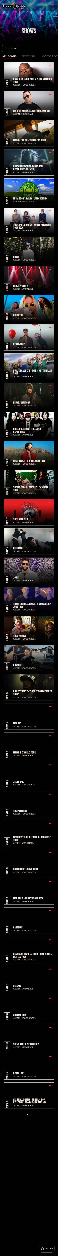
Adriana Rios (19, 1014)
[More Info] (50, 65)
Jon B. (16, 577)
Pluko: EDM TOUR (21, 402)
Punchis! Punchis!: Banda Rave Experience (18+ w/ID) (28, 168)
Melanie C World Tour (24, 752)
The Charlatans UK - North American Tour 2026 (32, 226)
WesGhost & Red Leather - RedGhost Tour (32, 838)
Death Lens (18, 1073)
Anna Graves (19, 1189)
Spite (16, 1218)
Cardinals (18, 927)
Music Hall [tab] (29, 56)
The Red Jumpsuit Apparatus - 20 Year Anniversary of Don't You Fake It (32, 1247)
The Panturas (20, 810)
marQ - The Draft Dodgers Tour (29, 140)
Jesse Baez (18, 781)
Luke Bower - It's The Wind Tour (29, 460)
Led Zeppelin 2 (20, 285)
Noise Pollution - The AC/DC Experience (27, 430)
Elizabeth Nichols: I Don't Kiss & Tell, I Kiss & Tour (32, 955)
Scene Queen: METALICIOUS (26, 1044)
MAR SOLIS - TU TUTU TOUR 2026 (28, 898)
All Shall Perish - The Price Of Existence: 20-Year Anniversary (29, 1101)
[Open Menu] (51, 5)
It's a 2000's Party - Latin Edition (30, 198)
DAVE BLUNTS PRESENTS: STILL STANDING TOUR (32, 80)
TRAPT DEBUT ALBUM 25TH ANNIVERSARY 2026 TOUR (32, 605)
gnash (16, 256)
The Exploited (20, 519)
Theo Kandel (19, 635)
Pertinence (19, 344)
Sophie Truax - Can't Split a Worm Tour (30, 488)
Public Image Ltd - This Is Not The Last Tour (32, 372)
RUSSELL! (17, 665)
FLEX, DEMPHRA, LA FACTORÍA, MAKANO (31, 110)
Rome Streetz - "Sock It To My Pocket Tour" (32, 692)
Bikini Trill (19, 315)
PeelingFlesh (20, 1160)
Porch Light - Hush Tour (25, 869)
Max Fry (17, 723)
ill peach (18, 548)
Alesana (17, 985)
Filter (13, 48)
